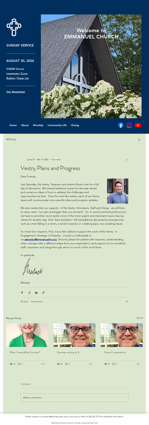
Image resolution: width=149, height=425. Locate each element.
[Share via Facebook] (22, 292)
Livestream (12, 73)
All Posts (11, 139)
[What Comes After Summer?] (27, 335)
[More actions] (126, 159)
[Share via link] (43, 292)
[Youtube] (138, 125)
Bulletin (10, 78)
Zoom (24, 73)
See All (139, 317)
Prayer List (23, 78)
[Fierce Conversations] (122, 335)
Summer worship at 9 (68, 352)
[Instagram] (129, 125)
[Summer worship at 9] (75, 335)
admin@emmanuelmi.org (55, 416)
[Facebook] (120, 125)
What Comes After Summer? (25, 352)
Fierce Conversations (115, 352)
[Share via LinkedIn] (36, 292)
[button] (139, 139)
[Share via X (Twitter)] (29, 292)
